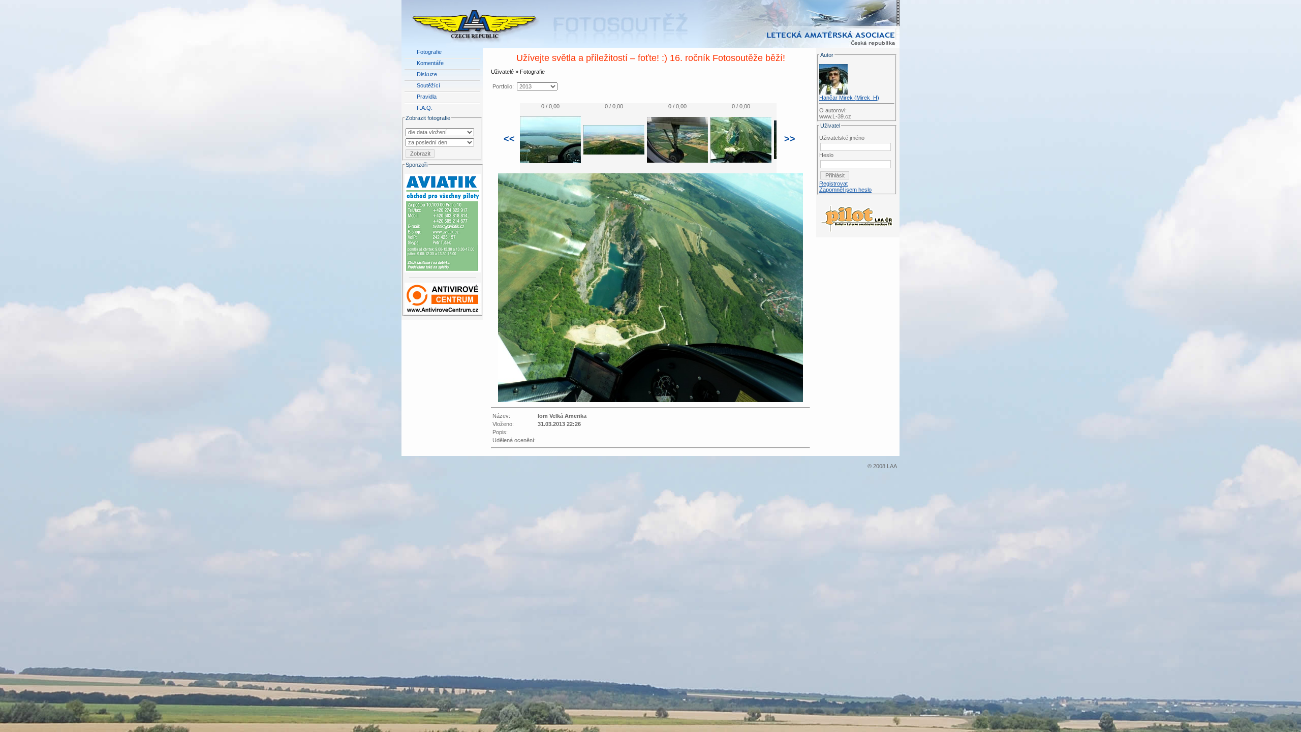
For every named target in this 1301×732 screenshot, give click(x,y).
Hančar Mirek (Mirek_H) (849, 98)
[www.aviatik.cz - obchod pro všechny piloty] (443, 221)
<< (509, 139)
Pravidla (427, 97)
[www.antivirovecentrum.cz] (443, 296)
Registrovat (833, 183)
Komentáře (430, 63)
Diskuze (427, 74)
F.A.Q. (424, 108)
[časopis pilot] (857, 216)
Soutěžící (428, 85)
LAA (892, 466)
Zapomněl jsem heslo (845, 190)
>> (789, 139)
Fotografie (429, 52)
